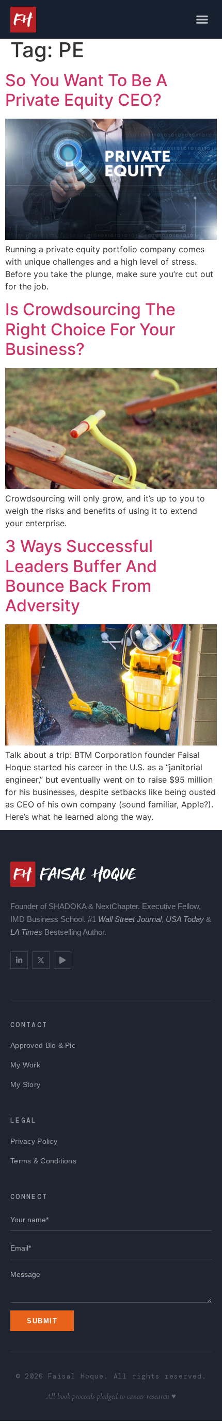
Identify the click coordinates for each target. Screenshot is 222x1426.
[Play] (62, 960)
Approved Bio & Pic (42, 1045)
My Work (25, 1065)
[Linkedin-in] (19, 960)
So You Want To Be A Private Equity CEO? (86, 90)
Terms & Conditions (43, 1161)
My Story (25, 1084)
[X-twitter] (41, 960)
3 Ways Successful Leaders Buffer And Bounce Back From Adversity (81, 575)
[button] (202, 19)
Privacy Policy (33, 1141)
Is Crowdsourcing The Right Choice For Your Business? (90, 329)
